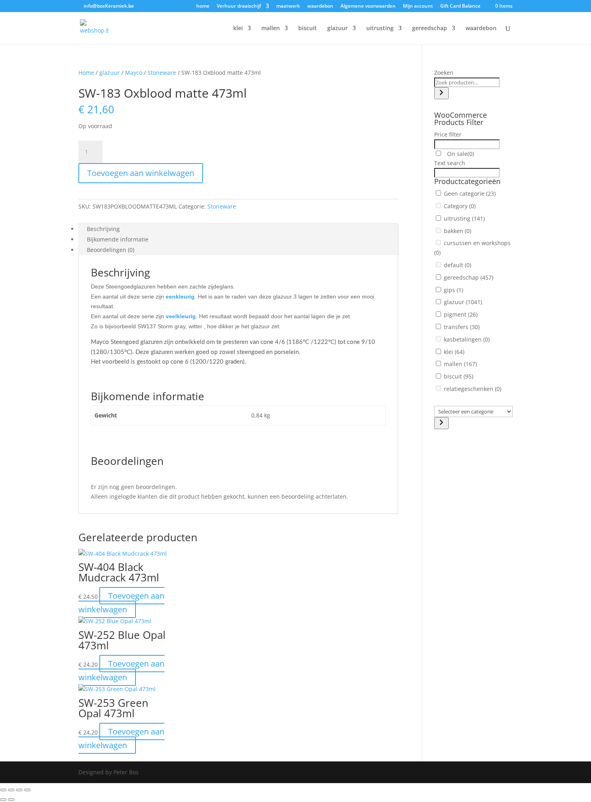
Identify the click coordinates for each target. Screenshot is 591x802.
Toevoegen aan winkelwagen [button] (121, 602)
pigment (461, 314)
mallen (270, 28)
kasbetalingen (467, 339)
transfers (462, 327)
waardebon (320, 6)
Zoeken (444, 72)
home (202, 6)
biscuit (307, 28)
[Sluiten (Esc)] (27, 790)
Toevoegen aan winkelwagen (140, 173)
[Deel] (19, 790)
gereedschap (429, 28)
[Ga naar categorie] (441, 423)
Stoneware (162, 72)
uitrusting (380, 28)
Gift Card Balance (460, 6)
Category (460, 206)
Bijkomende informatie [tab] (117, 239)
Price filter (448, 134)
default (457, 265)
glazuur (337, 28)
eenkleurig (180, 296)
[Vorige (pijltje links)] (3, 799)
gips (453, 290)
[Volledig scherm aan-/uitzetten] (11, 790)
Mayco (133, 72)
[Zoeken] (441, 93)
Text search (449, 163)
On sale (459, 154)
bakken (457, 231)
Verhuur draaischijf (239, 6)
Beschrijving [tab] (103, 229)
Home (86, 72)
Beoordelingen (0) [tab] (110, 250)
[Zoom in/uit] (3, 790)
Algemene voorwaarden (368, 6)
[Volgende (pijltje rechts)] (11, 799)
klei (238, 28)
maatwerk (288, 6)
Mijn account (418, 6)
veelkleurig (181, 316)
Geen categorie (470, 193)
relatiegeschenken (472, 389)
